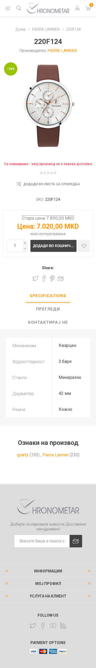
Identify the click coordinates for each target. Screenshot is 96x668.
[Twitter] (33, 625)
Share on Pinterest (52, 278)
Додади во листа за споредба (51, 184)
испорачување (52, 234)
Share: (48, 267)
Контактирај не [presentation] (48, 322)
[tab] (48, 296)
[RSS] (63, 625)
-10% (11, 69)
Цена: (26, 226)
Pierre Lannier (55, 454)
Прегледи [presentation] (48, 309)
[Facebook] (43, 625)
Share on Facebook (44, 278)
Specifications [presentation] (48, 295)
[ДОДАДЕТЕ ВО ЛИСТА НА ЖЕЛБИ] (84, 246)
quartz (23, 454)
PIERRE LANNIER (62, 50)
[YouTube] (53, 625)
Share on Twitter (35, 278)
